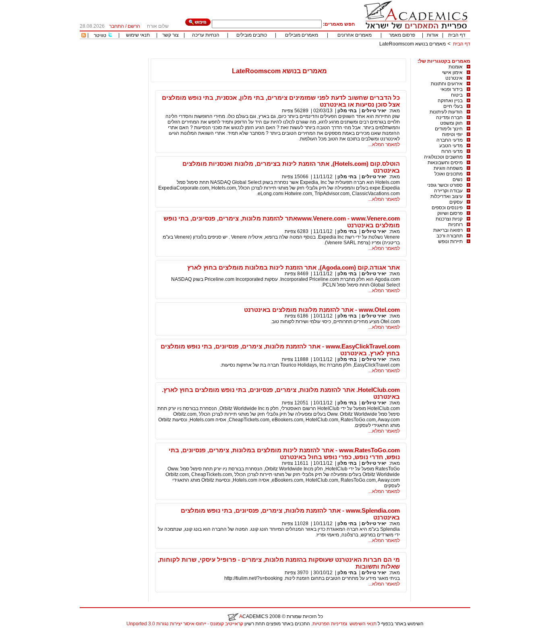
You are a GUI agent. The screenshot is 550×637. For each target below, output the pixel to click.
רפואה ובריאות (448, 230)
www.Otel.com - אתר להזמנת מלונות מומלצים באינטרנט (322, 309)
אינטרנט (454, 78)
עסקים (456, 202)
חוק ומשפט (451, 123)
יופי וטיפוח (452, 134)
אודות (432, 35)
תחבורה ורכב (449, 236)
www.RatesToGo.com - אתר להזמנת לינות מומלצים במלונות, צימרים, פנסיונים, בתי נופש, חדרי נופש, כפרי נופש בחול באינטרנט (284, 453)
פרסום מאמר (402, 35)
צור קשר (170, 35)
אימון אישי (452, 72)
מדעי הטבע (451, 145)
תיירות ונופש (450, 241)
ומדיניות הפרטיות (329, 624)
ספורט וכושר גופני (445, 185)
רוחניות (455, 224)
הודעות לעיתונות (446, 112)
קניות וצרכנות (449, 219)
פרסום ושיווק (450, 213)
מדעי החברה (449, 140)
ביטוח (457, 95)
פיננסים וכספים (447, 207)
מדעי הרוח (452, 151)
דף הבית (456, 35)
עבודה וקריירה (448, 191)
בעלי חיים (453, 106)
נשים (458, 179)
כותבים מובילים (251, 35)
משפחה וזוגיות (448, 168)
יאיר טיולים (374, 110)
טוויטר (100, 35)
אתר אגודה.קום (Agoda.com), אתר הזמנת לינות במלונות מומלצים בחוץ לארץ (293, 267)
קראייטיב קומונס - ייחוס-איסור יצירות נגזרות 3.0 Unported (184, 624)
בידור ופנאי (451, 89)
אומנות (456, 67)
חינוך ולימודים (449, 129)
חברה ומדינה (449, 117)
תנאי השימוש (362, 624)
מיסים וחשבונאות (445, 162)
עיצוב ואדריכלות (446, 196)
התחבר (116, 26)
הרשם (134, 26)
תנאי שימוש (138, 35)
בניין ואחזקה (450, 100)
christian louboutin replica (31, 634)
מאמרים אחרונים (354, 35)
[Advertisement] (323, 55)
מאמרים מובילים (301, 35)
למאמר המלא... (384, 144)
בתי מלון (347, 110)
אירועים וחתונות (447, 84)
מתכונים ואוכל (448, 174)
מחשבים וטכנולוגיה (443, 157)
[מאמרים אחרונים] (83, 36)
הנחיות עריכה (205, 35)
